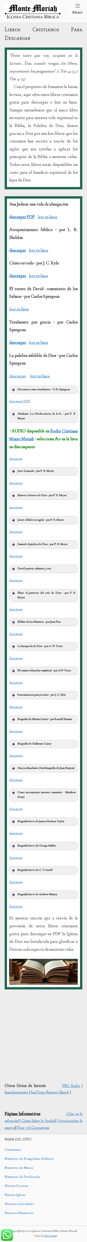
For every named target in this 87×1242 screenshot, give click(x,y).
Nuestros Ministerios (19, 1213)
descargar (17, 251)
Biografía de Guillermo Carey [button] (34, 744)
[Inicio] (33, 11)
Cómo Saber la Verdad (38, 1121)
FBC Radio (71, 1086)
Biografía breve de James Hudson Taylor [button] (40, 822)
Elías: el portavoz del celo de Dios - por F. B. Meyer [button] (46, 595)
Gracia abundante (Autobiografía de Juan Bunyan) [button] (46, 768)
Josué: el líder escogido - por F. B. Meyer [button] (40, 520)
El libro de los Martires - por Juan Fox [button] (39, 622)
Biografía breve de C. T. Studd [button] (34, 870)
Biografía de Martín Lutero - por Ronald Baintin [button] (44, 719)
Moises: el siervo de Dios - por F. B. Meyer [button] (42, 495)
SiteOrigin (51, 1236)
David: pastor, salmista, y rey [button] (34, 569)
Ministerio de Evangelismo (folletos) (29, 1159)
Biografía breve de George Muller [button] (36, 846)
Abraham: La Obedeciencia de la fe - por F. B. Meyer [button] (46, 416)
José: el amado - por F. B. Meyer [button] (35, 471)
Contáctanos (13, 1150)
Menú (77, 12)
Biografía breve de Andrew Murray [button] (37, 895)
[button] (43, 390)
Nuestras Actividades (19, 1204)
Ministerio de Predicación (22, 1177)
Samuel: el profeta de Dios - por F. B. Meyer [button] (42, 544)
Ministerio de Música (19, 1168)
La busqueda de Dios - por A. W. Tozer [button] (40, 646)
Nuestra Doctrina (16, 1186)
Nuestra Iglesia (15, 1195)
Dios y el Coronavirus (33, 1128)
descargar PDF (22, 217)
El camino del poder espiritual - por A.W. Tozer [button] (44, 671)
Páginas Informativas (22, 1114)
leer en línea (47, 217)
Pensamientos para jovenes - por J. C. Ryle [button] (41, 695)
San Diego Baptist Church (50, 1092)
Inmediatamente (16, 1092)
